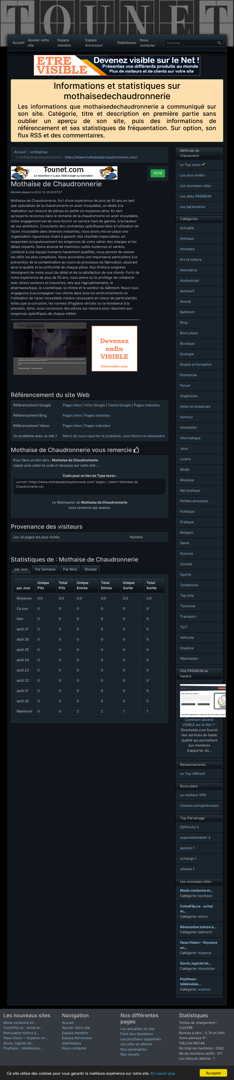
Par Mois (70, 569)
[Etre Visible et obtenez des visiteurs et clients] (117, 57)
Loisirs (185, 459)
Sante (184, 543)
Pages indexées (147, 405)
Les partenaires (192, 207)
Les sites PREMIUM (195, 196)
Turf (183, 627)
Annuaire (187, 249)
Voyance (187, 648)
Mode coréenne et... (19, 1022)
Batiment (187, 312)
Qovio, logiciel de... (18, 1043)
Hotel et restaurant (195, 406)
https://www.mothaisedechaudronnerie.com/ (101, 157)
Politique (187, 511)
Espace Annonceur (94, 42)
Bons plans (189, 333)
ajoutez (186, 848)
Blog (183, 322)
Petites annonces (194, 501)
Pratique (187, 522)
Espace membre (64, 42)
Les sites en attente (136, 1044)
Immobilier (188, 427)
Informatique (190, 438)
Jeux (184, 448)
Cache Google (119, 405)
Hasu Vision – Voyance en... (25, 1038)
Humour (186, 417)
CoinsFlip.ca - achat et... (22, 1027)
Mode (184, 469)
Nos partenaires (133, 1049)
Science (186, 553)
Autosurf (187, 291)
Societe (186, 564)
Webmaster (189, 658)
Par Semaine (45, 569)
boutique (205, 895)
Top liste (187, 595)
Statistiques (126, 42)
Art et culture (191, 259)
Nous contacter (147, 42)
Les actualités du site (137, 1029)
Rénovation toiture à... (21, 1033)
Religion (186, 532)
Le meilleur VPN (193, 795)
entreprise (39, 152)
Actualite (187, 228)
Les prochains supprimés (140, 1039)
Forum (185, 385)
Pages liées (72, 405)
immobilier (206, 968)
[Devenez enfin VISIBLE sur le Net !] (114, 328)
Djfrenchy (188, 827)
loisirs (203, 916)
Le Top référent (192, 773)
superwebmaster (193, 837)
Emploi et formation (196, 364)
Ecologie (187, 354)
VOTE (157, 173)
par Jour (21, 569)
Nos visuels (129, 1054)
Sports (185, 574)
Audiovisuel (189, 280)
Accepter (213, 1073)
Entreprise (188, 375)
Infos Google (95, 405)
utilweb (186, 869)
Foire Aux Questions (136, 1034)
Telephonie (189, 585)
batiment (205, 932)
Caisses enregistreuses (199, 805)
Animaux (187, 238)
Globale (91, 569)
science (204, 989)
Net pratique (190, 490)
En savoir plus (163, 1073)
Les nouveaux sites (195, 186)
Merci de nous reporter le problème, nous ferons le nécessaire (114, 436)
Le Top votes (191, 165)
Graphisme (189, 396)
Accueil (18, 42)
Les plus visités (192, 175)
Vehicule (187, 637)
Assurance (188, 270)
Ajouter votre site (38, 42)
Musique (187, 480)
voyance (204, 953)
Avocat (185, 301)
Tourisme (187, 606)
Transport (188, 616)
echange (187, 858)
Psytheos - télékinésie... (23, 1048)
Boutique (187, 343)
